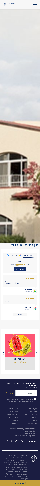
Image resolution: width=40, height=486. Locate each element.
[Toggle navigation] (35, 3)
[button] (37, 353)
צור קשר (34, 417)
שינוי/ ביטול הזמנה (31, 414)
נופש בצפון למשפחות (12, 414)
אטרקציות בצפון (14, 417)
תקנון (35, 420)
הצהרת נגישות (32, 423)
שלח (11, 393)
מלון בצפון (15, 423)
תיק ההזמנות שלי (31, 409)
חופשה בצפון (15, 420)
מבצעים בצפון (14, 411)
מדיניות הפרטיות (13, 409)
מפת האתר (33, 411)
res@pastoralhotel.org (23, 436)
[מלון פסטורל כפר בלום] (9, 4)
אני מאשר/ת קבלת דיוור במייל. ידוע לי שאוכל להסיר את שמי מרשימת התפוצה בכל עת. (19, 400)
